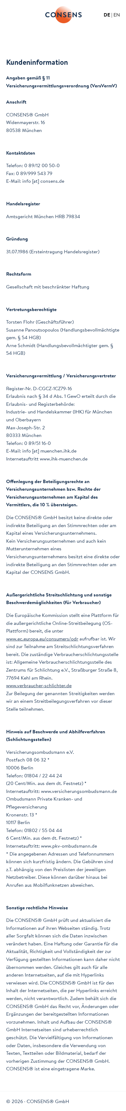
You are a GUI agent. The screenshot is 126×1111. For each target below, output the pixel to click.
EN (116, 14)
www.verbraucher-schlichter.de (39, 685)
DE (107, 14)
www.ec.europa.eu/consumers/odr (42, 638)
